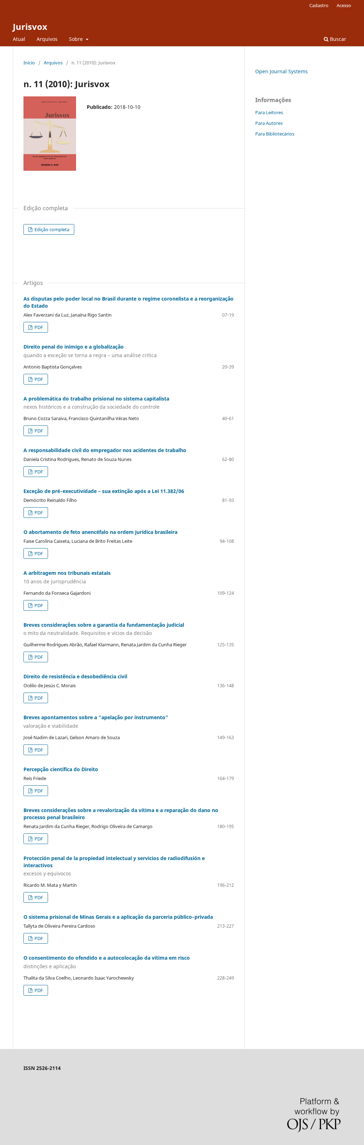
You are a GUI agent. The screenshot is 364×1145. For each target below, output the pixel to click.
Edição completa (51, 229)
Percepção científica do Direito (60, 769)
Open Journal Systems (281, 71)
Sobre (76, 39)
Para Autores (269, 123)
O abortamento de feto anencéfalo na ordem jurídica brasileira (100, 532)
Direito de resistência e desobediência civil (75, 676)
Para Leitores (269, 112)
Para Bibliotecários (274, 134)
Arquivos (47, 39)
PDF (38, 327)
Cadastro (318, 5)
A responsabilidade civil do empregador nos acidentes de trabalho (104, 450)
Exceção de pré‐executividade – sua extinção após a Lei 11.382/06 (103, 491)
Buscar (337, 39)
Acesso (344, 5)
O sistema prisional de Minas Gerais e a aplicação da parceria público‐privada (118, 916)
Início (29, 62)
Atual (19, 39)
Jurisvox (30, 26)
